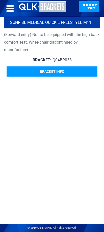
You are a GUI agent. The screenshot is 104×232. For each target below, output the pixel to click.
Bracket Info (52, 71)
